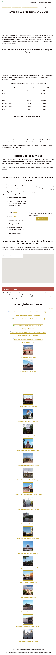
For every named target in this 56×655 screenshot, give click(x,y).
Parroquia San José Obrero (28, 371)
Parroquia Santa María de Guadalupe (28, 450)
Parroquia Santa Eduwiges (28, 322)
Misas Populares (45, 2)
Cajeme (15, 212)
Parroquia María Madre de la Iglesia (28, 568)
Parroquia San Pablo (28, 342)
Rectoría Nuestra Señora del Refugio (28, 480)
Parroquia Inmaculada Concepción (28, 641)
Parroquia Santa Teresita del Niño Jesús (28, 315)
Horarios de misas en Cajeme (29, 7)
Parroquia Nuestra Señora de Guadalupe (28, 538)
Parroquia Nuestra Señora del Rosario (28, 465)
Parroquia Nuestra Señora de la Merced (28, 524)
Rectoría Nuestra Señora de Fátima (28, 553)
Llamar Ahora (41, 218)
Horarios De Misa (6, 7)
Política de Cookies (26, 649)
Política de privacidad (17, 649)
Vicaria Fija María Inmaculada (28, 582)
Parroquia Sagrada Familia (28, 436)
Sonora (15, 216)
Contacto (42, 649)
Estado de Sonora (16, 7)
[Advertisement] (28, 24)
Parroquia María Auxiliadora (28, 597)
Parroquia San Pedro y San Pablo (28, 335)
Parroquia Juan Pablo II (28, 612)
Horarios (33, 2)
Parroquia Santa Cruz (28, 328)
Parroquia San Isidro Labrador (28, 406)
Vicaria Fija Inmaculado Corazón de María (28, 626)
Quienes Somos (35, 649)
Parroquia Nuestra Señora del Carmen (28, 509)
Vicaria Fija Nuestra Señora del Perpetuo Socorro (28, 494)
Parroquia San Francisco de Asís (28, 421)
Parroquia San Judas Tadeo (28, 357)
